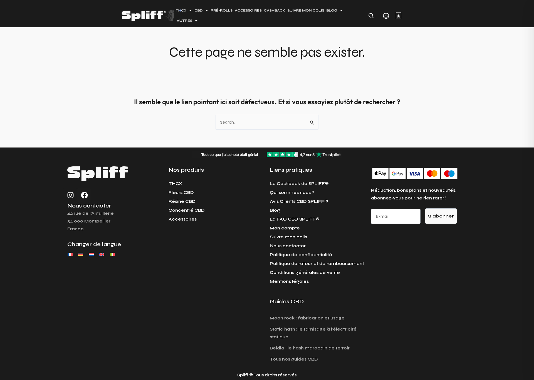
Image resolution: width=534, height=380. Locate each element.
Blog (275, 210)
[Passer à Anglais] (102, 254)
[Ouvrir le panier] (398, 15)
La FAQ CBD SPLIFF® (295, 219)
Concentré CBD (187, 210)
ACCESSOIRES (248, 10)
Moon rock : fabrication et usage (307, 318)
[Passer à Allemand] (80, 254)
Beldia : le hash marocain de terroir (310, 348)
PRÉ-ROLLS (222, 10)
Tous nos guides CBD (294, 359)
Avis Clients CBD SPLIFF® (299, 201)
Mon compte (285, 228)
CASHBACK (274, 10)
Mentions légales (289, 281)
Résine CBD (182, 201)
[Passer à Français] (70, 254)
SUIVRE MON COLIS (306, 10)
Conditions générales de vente (305, 272)
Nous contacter (288, 245)
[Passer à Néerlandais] (91, 254)
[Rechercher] (371, 15)
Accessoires (183, 219)
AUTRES (184, 20)
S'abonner (441, 216)
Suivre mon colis (288, 236)
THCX (175, 183)
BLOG (332, 10)
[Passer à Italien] (112, 254)
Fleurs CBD (181, 192)
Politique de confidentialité (301, 254)
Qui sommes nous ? (292, 192)
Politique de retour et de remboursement (317, 263)
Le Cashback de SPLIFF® (299, 183)
